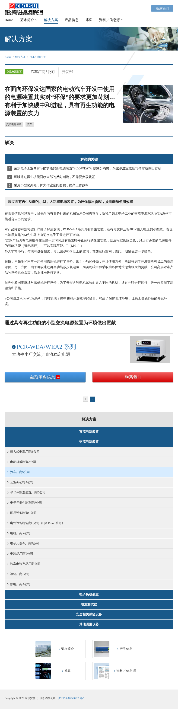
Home (9, 20)
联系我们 (162, 8)
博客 (88, 20)
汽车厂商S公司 (38, 56)
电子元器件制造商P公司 (26, 502)
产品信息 (72, 20)
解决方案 (51, 20)
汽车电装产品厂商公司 (25, 564)
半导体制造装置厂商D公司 (27, 492)
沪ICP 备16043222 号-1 (71, 698)
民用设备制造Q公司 (23, 513)
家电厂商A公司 (20, 584)
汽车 (29, 124)
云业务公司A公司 (21, 482)
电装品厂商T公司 (21, 553)
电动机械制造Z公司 (23, 462)
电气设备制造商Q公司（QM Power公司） (37, 523)
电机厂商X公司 (20, 533)
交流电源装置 (14, 124)
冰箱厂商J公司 (19, 574)
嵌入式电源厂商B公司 (24, 451)
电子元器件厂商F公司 (24, 543)
